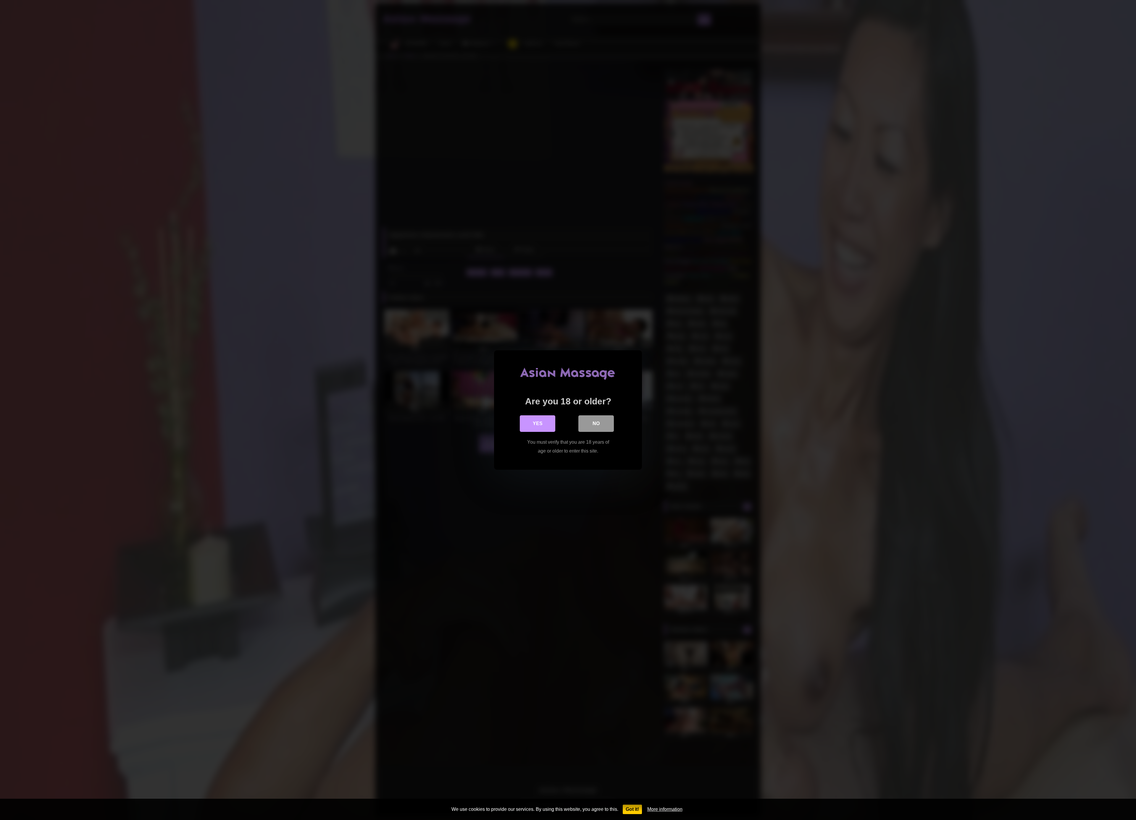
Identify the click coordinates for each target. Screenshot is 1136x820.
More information (664, 809)
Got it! (632, 809)
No (596, 423)
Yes (538, 423)
